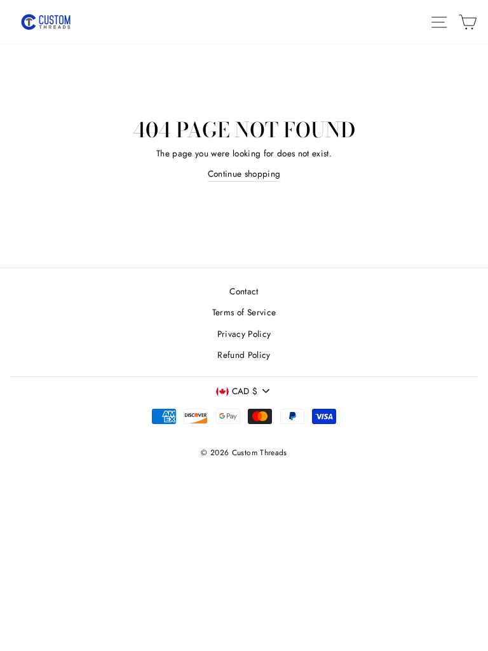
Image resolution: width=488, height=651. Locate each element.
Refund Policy (243, 354)
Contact (243, 291)
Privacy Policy (244, 333)
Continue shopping (244, 173)
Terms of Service (244, 312)
